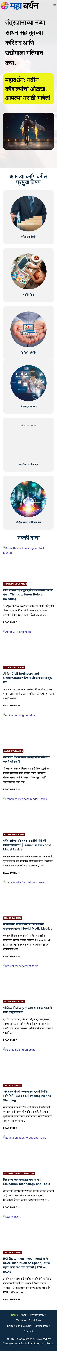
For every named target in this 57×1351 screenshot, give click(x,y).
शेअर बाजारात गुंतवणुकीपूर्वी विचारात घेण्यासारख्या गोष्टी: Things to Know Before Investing (28, 594)
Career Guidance (13, 751)
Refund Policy (42, 1325)
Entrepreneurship (14, 667)
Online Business (13, 918)
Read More (11, 622)
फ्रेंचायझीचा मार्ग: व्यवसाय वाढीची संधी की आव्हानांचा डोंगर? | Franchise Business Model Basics (27, 845)
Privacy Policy (38, 1315)
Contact (28, 1331)
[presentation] (28, 563)
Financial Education (15, 584)
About (24, 1315)
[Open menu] (54, 5)
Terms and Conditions (28, 1320)
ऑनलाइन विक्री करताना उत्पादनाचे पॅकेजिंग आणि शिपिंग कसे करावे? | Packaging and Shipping (27, 1096)
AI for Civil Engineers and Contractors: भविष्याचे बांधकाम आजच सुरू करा (27, 678)
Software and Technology (19, 1173)
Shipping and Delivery (19, 1325)
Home (14, 1315)
